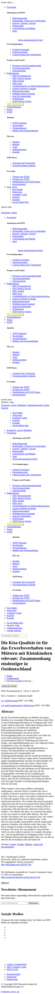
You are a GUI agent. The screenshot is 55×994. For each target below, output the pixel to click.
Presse (9, 109)
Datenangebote (19, 71)
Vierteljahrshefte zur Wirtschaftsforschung (31, 86)
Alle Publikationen (15, 104)
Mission (15, 144)
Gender (13, 844)
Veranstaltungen (14, 107)
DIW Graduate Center (17, 967)
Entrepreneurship (20, 52)
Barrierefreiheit (13, 974)
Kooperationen (19, 184)
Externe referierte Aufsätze (24, 88)
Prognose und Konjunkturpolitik (26, 65)
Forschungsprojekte (21, 68)
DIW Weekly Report (21, 78)
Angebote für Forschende (23, 163)
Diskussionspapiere (21, 91)
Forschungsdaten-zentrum (23, 165)
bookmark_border (9, 212)
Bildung (28, 844)
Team (14, 147)
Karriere (16, 197)
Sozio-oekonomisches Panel (30, 40)
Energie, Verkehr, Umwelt (24, 23)
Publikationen (13, 678)
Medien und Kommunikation (25, 130)
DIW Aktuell (18, 81)
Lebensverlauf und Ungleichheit (26, 54)
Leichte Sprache (14, 630)
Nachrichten (17, 125)
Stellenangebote (19, 149)
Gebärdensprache (14, 628)
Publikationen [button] (13, 73)
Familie (20, 844)
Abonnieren (33, 903)
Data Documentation (21, 96)
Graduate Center (19, 194)
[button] (6, 2)
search (4, 2)
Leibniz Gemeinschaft (16, 964)
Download (9, 700)
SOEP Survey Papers (21, 101)
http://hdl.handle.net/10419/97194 (16, 864)
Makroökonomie (19, 18)
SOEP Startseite (19, 123)
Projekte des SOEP (20, 179)
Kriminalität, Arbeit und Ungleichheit (29, 21)
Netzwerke (17, 192)
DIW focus (17, 83)
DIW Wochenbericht (21, 76)
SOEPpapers (18, 99)
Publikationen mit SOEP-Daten (26, 182)
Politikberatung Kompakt (23, 93)
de (13, 402)
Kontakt (16, 152)
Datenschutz (12, 979)
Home (9, 676)
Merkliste (19, 430)
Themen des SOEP (20, 176)
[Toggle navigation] (13, 3)
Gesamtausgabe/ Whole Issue (17, 705)
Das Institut (17, 189)
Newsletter (6, 908)
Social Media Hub (20, 202)
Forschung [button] (11, 7)
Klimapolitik (18, 26)
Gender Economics (20, 49)
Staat (14, 31)
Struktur (16, 142)
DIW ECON (12, 969)
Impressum (11, 977)
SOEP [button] (9, 112)
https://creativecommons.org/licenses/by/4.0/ (20, 877)
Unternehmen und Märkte (23, 28)
